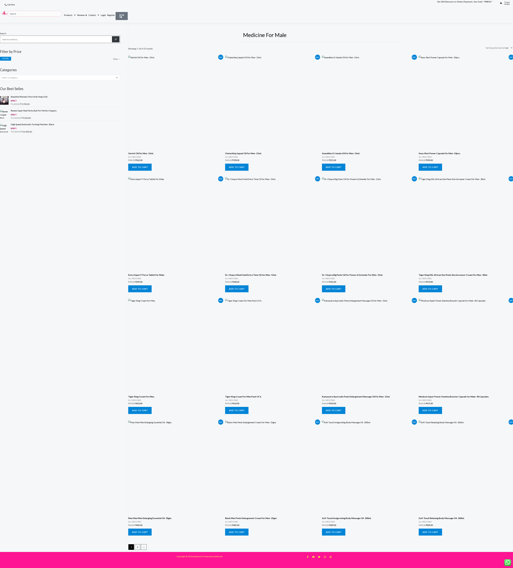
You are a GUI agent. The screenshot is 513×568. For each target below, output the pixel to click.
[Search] (115, 39)
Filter (5, 59)
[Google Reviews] (330, 557)
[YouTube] (313, 557)
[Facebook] (307, 557)
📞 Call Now (10, 5)
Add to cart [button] (140, 167)
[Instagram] (325, 557)
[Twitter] (319, 557)
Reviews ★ (82, 15)
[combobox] (35, 14)
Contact (92, 15)
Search (3, 33)
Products (68, 15)
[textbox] (59, 77)
